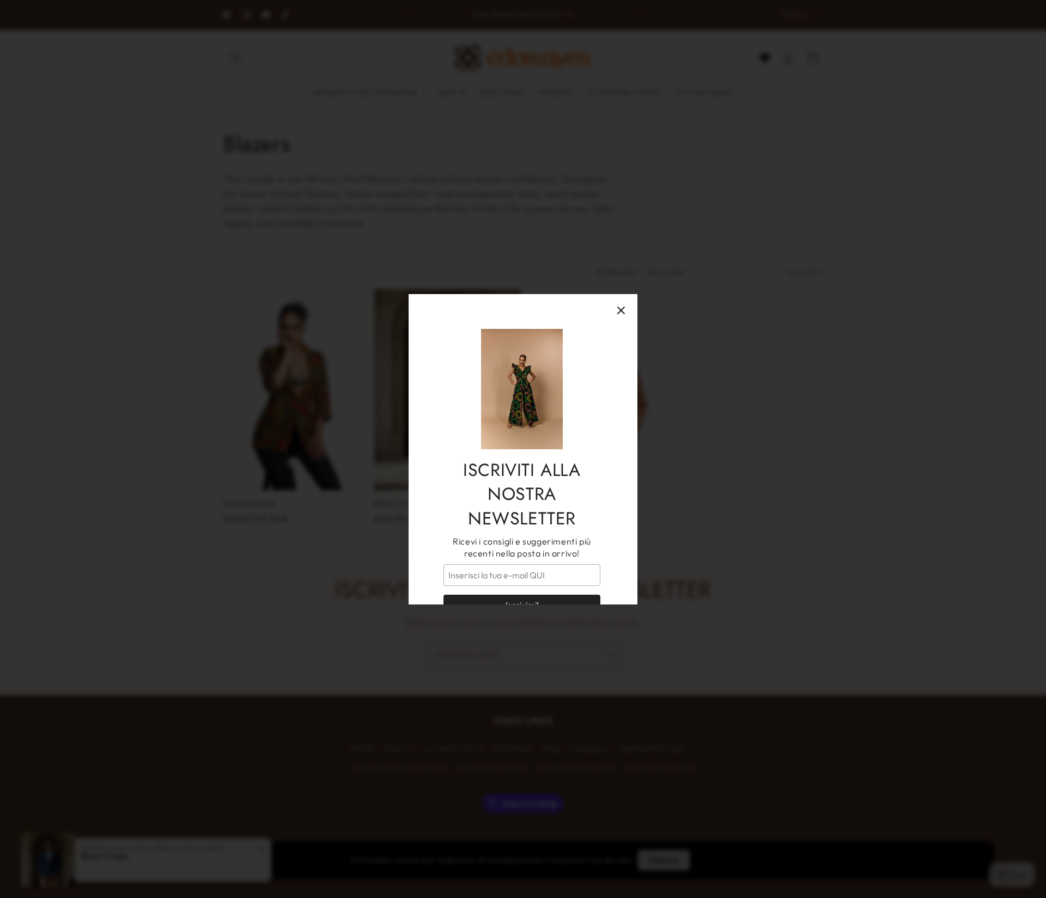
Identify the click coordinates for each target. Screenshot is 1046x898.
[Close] (621, 310)
